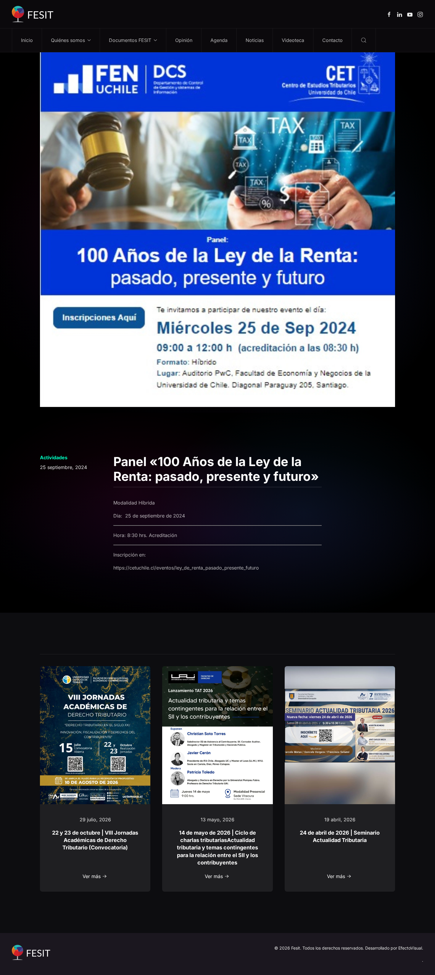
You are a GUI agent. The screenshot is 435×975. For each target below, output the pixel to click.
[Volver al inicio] (32, 14)
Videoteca (293, 40)
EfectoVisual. (410, 947)
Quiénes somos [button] (68, 40)
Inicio (27, 40)
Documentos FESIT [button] (130, 40)
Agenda (219, 40)
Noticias (255, 40)
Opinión (183, 40)
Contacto (332, 40)
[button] (364, 40)
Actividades (53, 457)
